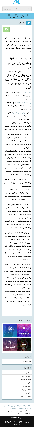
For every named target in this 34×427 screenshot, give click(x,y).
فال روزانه (27, 373)
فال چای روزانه (26, 376)
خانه (27, 17)
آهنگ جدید (22, 17)
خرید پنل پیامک (25, 92)
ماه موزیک (21, 23)
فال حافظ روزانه (25, 396)
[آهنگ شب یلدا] (24, 345)
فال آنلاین (15, 17)
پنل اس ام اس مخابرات (23, 102)
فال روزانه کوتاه (25, 380)
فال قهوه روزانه (25, 386)
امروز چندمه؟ (9, 17)
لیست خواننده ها (25, 362)
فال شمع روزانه (25, 383)
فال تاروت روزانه (25, 390)
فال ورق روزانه (26, 393)
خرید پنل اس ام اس (19, 112)
